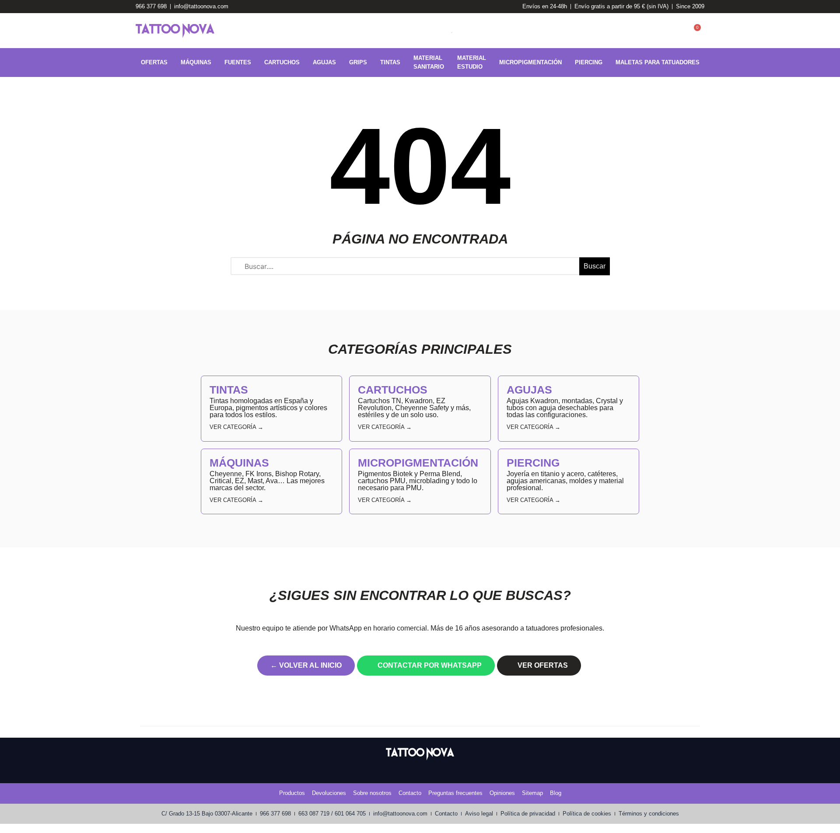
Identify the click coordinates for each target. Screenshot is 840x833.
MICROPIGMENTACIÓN (530, 62)
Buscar (595, 266)
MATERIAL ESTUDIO (471, 62)
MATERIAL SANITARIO (428, 62)
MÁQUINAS (196, 62)
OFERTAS (154, 62)
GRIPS (358, 62)
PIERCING (588, 62)
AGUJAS (324, 62)
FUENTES (237, 62)
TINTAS (390, 62)
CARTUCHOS (282, 62)
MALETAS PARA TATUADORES (658, 62)
